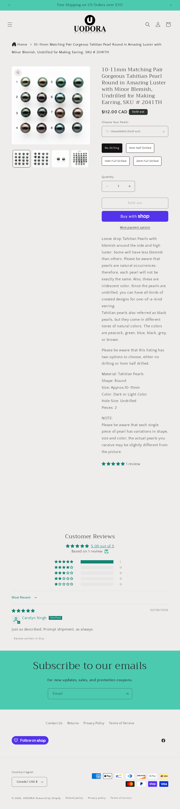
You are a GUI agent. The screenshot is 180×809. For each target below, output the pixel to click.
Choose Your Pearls (115, 122)
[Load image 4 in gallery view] (79, 158)
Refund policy (74, 798)
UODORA (29, 798)
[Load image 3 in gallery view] (60, 158)
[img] (23, 611)
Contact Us (54, 723)
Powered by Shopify (48, 798)
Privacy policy (97, 798)
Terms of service (120, 798)
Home (22, 44)
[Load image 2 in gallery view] (40, 158)
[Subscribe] (127, 693)
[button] (10, 24)
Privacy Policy (93, 723)
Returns (73, 723)
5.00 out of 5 (102, 546)
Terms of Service (121, 723)
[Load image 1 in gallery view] (21, 158)
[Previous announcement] (9, 5)
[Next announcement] (171, 5)
